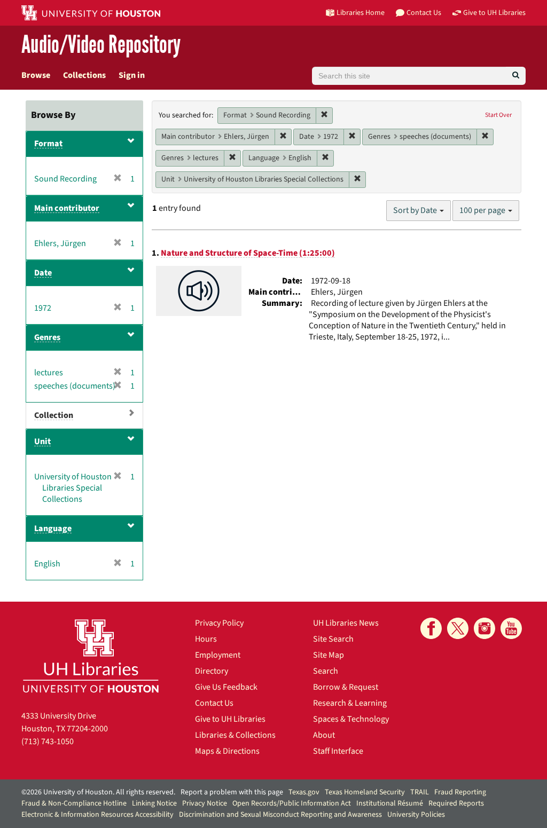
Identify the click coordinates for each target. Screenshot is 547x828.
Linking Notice (154, 803)
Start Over (498, 115)
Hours (206, 639)
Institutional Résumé (389, 803)
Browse (35, 75)
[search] (516, 76)
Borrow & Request (345, 687)
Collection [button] (53, 415)
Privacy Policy (219, 623)
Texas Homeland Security (365, 792)
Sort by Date (416, 210)
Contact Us (214, 703)
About (324, 735)
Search (325, 671)
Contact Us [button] (424, 12)
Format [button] (48, 143)
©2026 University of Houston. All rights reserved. (98, 792)
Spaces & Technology (351, 719)
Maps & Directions (227, 751)
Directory (211, 671)
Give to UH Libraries (230, 719)
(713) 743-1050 (47, 741)
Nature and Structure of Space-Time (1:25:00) (248, 253)
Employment (217, 655)
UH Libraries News (346, 623)
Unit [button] (42, 441)
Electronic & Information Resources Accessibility (97, 814)
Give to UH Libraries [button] (494, 12)
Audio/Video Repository (101, 45)
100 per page (483, 210)
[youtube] (511, 628)
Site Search (333, 639)
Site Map (328, 655)
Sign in (132, 75)
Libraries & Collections (235, 735)
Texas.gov (303, 792)
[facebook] (431, 628)
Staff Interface (338, 751)
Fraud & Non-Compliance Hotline (74, 803)
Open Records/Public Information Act (291, 803)
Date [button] (43, 273)
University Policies (416, 814)
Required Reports (456, 803)
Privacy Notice (204, 803)
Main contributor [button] (66, 208)
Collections (84, 75)
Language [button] (53, 528)
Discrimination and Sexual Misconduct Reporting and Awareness (280, 814)
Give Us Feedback (226, 687)
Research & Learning (350, 703)
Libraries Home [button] (361, 12)
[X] (457, 628)
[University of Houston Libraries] (90, 655)
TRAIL (419, 792)
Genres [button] (47, 337)
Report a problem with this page (232, 792)
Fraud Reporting (460, 792)
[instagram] (484, 628)
